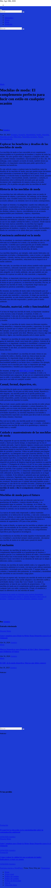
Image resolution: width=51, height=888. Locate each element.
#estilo (38, 135)
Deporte (3, 631)
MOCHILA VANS (26, 371)
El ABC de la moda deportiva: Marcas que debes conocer (23, 663)
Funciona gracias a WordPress (11, 868)
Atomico (6, 130)
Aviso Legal (9, 874)
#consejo (21, 135)
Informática (9, 18)
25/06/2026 (4, 821)
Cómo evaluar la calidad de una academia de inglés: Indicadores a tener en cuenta (21, 858)
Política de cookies (12, 876)
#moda (40, 137)
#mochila (45, 135)
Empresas (3, 797)
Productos (8, 24)
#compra (14, 135)
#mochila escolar (6, 137)
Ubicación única (11, 885)
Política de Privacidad (13, 881)
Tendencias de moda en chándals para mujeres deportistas (21, 594)
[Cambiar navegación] (1, 9)
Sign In (7, 883)
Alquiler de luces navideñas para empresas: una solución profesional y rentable (6, 808)
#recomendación (6, 139)
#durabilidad (30, 135)
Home (7, 872)
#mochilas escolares (29, 137)
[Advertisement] (25, 56)
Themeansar (45, 868)
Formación (4, 825)
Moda (7, 22)
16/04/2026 (4, 837)
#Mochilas (17, 137)
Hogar (7, 20)
